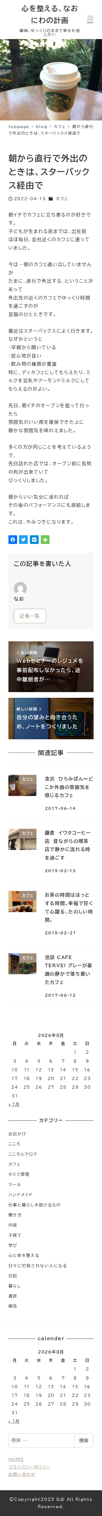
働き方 (15, 1215)
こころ (14, 1144)
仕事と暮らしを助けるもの (34, 1205)
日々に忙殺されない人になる (37, 1266)
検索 (83, 1440)
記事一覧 (30, 616)
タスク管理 (19, 1174)
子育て (15, 1235)
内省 (12, 1225)
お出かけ (17, 1134)
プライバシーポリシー (29, 1467)
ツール (14, 1185)
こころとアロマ (23, 1154)
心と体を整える (23, 1255)
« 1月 (14, 1104)
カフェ (62, 199)
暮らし (14, 1286)
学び (12, 1245)
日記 (12, 1276)
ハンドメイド (20, 1195)
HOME (16, 1459)
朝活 (12, 1306)
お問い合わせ (22, 1474)
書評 (12, 1296)
